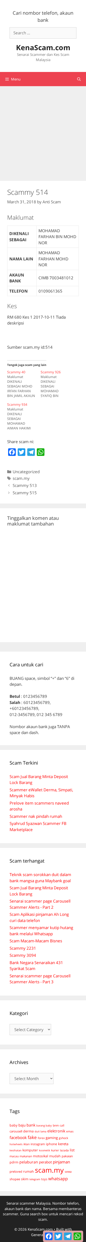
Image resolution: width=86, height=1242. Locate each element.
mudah (55, 1156)
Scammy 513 (25, 485)
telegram (34, 1179)
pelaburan (28, 1162)
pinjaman (61, 1162)
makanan (26, 1156)
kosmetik (44, 1150)
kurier (55, 1150)
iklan (26, 1144)
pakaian (67, 1156)
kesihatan (16, 1150)
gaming (52, 1137)
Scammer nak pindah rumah (36, 816)
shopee (15, 1179)
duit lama (40, 1131)
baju (22, 1125)
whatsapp (58, 1178)
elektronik (56, 1131)
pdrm (14, 1162)
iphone (51, 1144)
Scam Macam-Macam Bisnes (36, 941)
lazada (64, 1150)
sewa (68, 1172)
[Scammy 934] (24, 416)
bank (31, 1125)
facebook (18, 1137)
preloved (16, 1171)
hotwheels (16, 1144)
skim (24, 1179)
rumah (28, 1171)
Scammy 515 (25, 492)
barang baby (44, 1125)
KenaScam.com (43, 47)
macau (14, 1156)
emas (70, 1131)
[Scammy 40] (24, 384)
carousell (16, 1131)
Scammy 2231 (23, 948)
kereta (63, 1143)
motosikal (40, 1156)
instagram (38, 1144)
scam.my (21, 478)
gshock (63, 1138)
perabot (45, 1162)
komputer (30, 1150)
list (72, 1150)
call (62, 1125)
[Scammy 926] (57, 384)
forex (41, 1138)
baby (13, 1125)
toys (44, 1179)
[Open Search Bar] (79, 79)
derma (28, 1131)
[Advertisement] (43, 131)
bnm (56, 1125)
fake (32, 1137)
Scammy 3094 (23, 955)
